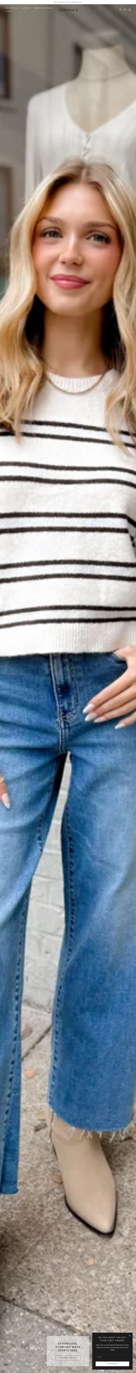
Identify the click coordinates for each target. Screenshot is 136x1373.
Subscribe (112, 1364)
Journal (9, 11)
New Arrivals (11, 8)
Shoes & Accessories (43, 8)
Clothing (26, 8)
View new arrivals (68, 1358)
